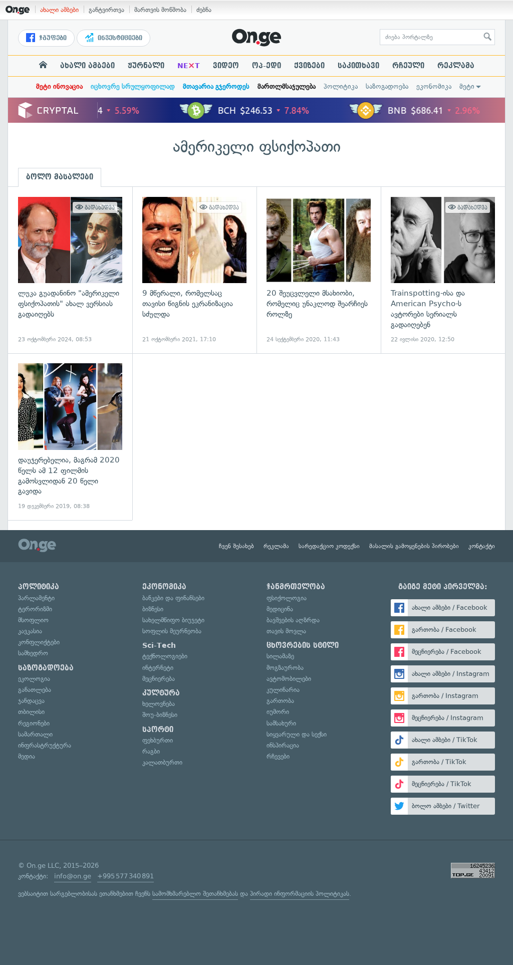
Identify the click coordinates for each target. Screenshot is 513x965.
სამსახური (281, 723)
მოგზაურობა (285, 667)
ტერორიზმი (35, 609)
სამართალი (35, 734)
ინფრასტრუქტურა (44, 745)
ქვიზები (309, 66)
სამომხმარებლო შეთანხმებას (195, 893)
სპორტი (157, 730)
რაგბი (151, 751)
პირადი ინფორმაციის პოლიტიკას (299, 893)
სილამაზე (280, 656)
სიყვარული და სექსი (297, 734)
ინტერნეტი (157, 667)
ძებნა (203, 10)
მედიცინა (280, 609)
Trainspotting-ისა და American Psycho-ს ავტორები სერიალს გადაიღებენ (443, 270)
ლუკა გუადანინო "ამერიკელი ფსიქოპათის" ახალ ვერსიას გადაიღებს (70, 270)
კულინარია (283, 689)
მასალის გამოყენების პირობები (414, 546)
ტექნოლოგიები (164, 656)
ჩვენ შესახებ (236, 546)
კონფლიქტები (39, 642)
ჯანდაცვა (31, 700)
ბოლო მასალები (59, 177)
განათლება (34, 689)
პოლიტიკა (341, 86)
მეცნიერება (158, 678)
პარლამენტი (36, 598)
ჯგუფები (52, 38)
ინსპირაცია (283, 745)
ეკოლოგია (34, 678)
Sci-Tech (159, 645)
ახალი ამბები (59, 10)
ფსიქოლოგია (287, 598)
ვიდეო (226, 66)
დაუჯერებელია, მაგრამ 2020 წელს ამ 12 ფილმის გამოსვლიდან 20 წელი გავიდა (70, 436)
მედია (26, 756)
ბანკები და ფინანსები (173, 598)
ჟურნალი (146, 66)
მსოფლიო (33, 620)
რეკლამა (455, 66)
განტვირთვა (106, 10)
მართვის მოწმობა (160, 10)
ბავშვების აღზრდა (293, 620)
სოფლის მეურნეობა (171, 631)
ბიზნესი (152, 609)
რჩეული (408, 66)
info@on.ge (72, 876)
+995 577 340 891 (125, 876)
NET (188, 66)
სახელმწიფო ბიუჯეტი (173, 620)
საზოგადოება (387, 86)
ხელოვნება (158, 703)
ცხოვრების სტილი (303, 645)
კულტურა (161, 693)
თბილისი (31, 711)
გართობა (280, 700)
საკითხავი (358, 66)
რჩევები (278, 756)
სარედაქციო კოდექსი (329, 546)
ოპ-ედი (266, 66)
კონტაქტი (481, 546)
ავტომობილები (289, 678)
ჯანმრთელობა (296, 587)
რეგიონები (34, 723)
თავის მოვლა (286, 631)
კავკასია (30, 631)
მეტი (466, 86)
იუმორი (278, 711)
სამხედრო (33, 653)
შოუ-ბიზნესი (159, 714)
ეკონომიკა (433, 86)
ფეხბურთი (157, 740)
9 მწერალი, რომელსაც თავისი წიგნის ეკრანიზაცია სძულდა (194, 270)
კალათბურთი (162, 762)
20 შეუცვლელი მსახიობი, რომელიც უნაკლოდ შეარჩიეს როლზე (318, 270)
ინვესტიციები (119, 38)
